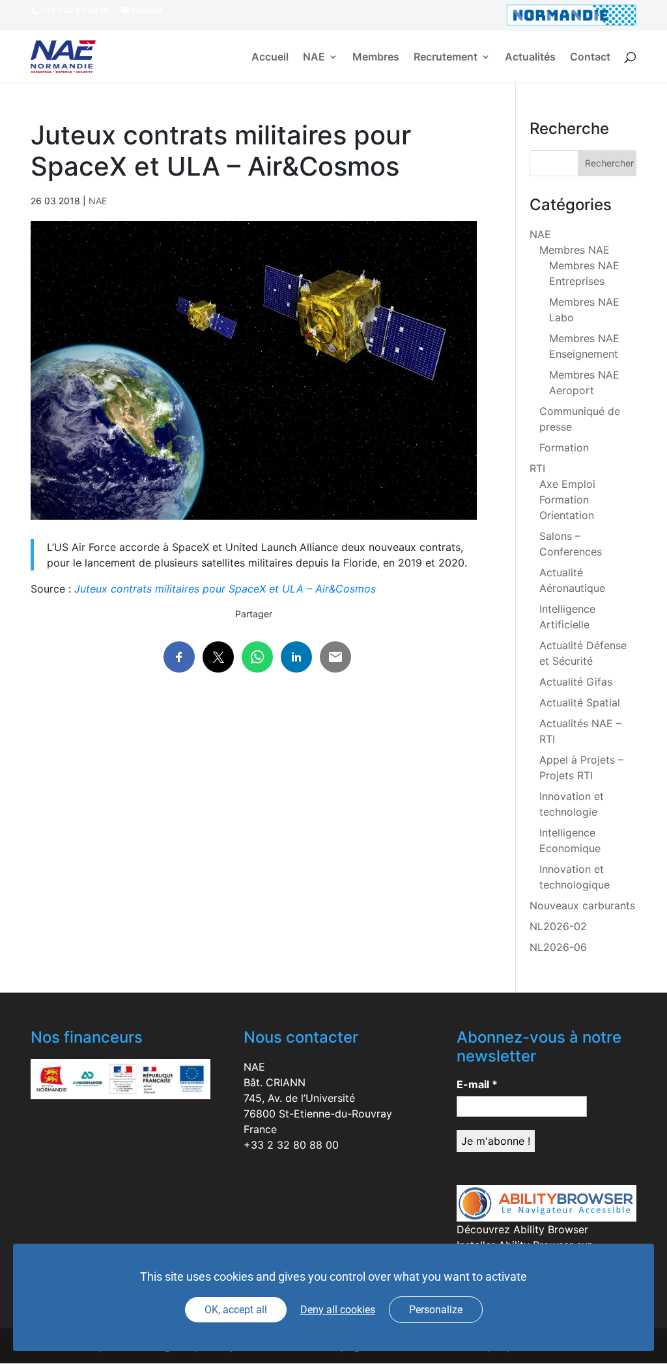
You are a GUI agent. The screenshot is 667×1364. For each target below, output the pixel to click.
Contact (590, 57)
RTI (537, 468)
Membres (375, 57)
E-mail (477, 1084)
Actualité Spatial (579, 702)
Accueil (270, 57)
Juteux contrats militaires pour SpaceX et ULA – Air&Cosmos (225, 588)
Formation (564, 447)
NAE (314, 57)
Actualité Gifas (575, 681)
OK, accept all (236, 1310)
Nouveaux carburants (582, 905)
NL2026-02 (558, 926)
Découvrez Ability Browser (522, 1229)
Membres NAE (574, 249)
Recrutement (445, 57)
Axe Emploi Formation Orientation (567, 499)
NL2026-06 (558, 947)
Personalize (435, 1310)
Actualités (530, 57)
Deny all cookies (337, 1310)
